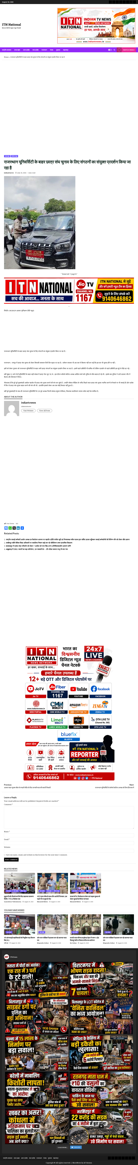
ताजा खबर (17, 50)
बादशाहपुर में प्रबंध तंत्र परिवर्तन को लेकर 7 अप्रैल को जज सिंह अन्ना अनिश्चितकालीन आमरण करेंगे (38, 546)
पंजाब (51, 50)
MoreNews (77, 1163)
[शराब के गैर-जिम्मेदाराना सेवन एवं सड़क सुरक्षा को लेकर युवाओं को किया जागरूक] (85, 883)
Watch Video (128, 50)
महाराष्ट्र (65, 50)
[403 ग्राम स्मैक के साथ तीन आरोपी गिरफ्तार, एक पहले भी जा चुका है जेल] (52, 883)
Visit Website (28, 411)
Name (7, 832)
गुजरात (58, 50)
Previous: (27, 786)
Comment (8, 804)
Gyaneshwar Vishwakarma (12, 902)
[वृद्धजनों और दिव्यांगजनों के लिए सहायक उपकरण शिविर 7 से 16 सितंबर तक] (19, 883)
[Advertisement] (69, 77)
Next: (114, 786)
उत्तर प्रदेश (26, 50)
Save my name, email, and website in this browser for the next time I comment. (36, 855)
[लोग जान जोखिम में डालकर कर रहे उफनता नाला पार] (52, 924)
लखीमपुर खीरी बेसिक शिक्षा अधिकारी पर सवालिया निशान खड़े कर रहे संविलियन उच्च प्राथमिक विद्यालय (39, 542)
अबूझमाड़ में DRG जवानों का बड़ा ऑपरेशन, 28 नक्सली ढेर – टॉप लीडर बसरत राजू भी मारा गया (37, 549)
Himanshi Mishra (42, 902)
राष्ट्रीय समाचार (6, 50)
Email (7, 839)
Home (6, 57)
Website (7, 847)
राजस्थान (44, 50)
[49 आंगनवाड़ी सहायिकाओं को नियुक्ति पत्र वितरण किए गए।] (19, 924)
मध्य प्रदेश (35, 50)
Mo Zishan (73, 943)
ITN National (11, 24)
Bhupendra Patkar (43, 943)
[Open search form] (114, 50)
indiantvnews (9, 173)
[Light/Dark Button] (110, 50)
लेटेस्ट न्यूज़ (14, 156)
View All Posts (44, 411)
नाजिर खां (6, 943)
